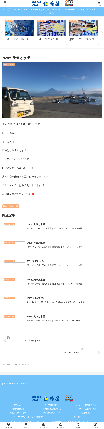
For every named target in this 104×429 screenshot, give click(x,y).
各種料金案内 (18, 409)
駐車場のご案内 (52, 405)
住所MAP (18, 405)
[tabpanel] (20, 32)
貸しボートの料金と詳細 (86, 405)
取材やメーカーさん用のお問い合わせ (26, 417)
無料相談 (77, 417)
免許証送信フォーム (52, 413)
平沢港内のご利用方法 (52, 409)
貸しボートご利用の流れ (86, 409)
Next (102, 32)
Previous (2, 32)
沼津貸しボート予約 (18, 413)
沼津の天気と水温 (11, 206)
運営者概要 (86, 413)
